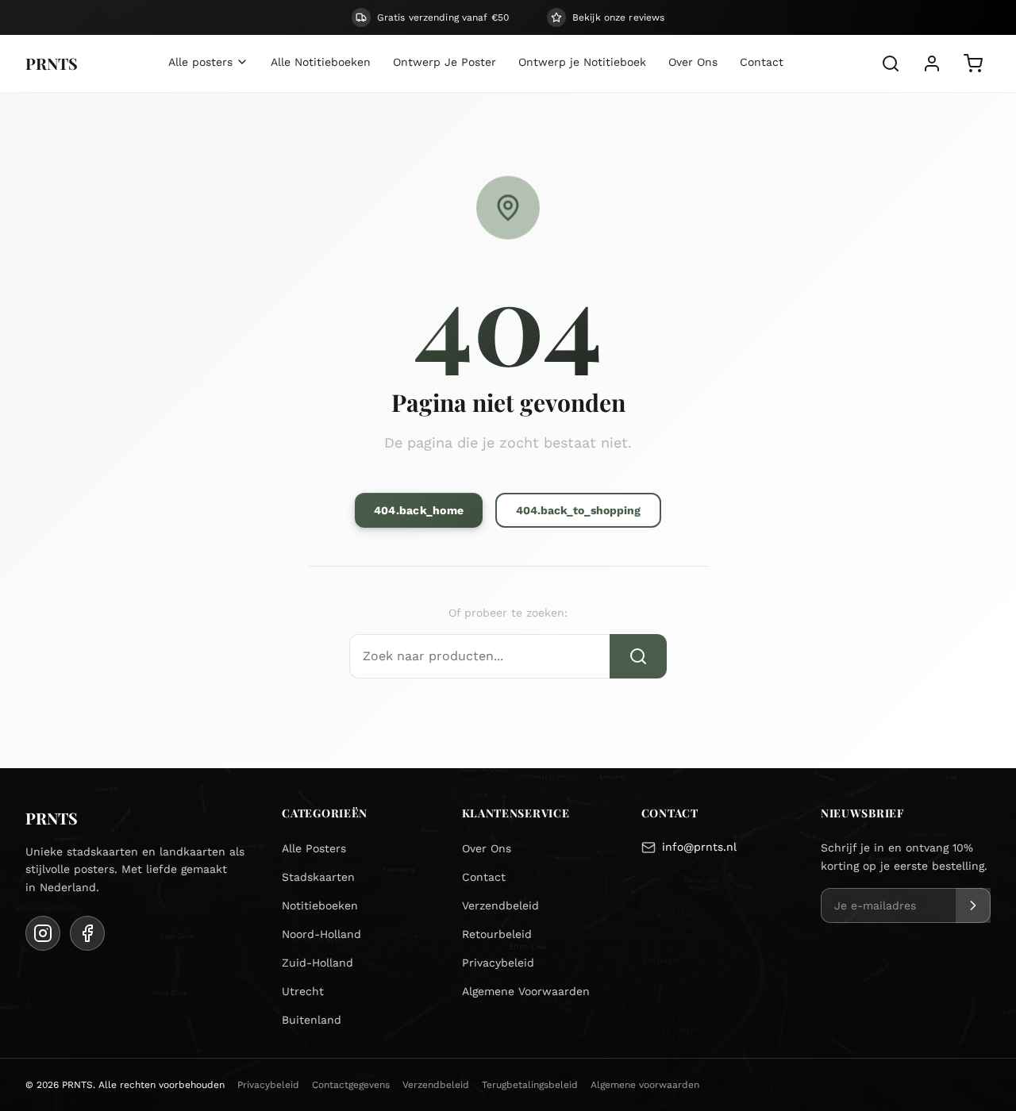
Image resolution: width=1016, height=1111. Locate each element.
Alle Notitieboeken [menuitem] (321, 62)
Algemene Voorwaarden (526, 991)
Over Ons (486, 848)
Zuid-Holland (317, 962)
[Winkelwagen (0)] (973, 63)
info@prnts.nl (699, 846)
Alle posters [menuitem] (200, 62)
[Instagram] (42, 933)
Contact (484, 877)
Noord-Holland (321, 934)
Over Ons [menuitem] (693, 62)
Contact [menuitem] (761, 62)
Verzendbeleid (500, 905)
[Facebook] (87, 933)
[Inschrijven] (973, 905)
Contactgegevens (351, 1084)
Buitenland (311, 1019)
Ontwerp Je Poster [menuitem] (444, 62)
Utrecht (303, 991)
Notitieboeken (320, 905)
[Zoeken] (890, 63)
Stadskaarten (318, 877)
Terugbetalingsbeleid (530, 1084)
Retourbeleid (497, 934)
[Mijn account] (931, 63)
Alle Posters (314, 848)
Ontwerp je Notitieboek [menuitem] (582, 62)
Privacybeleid (498, 962)
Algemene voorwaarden (645, 1084)
